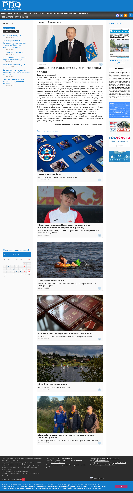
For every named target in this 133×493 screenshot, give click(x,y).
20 (16, 272)
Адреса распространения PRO (14, 17)
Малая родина (30, 13)
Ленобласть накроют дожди (52, 384)
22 (25, 272)
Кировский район (10, 31)
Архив (3, 13)
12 (13, 269)
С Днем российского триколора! (16, 250)
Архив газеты (115, 23)
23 (29, 272)
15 (25, 269)
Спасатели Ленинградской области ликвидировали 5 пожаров (13, 81)
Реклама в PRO (70, 13)
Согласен (121, 486)
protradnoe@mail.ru (58, 463)
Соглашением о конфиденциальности (48, 488)
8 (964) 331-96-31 (119, 463)
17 (4, 272)
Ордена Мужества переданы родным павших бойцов (65, 333)
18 (8, 272)
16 (29, 269)
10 (4, 269)
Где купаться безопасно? (51, 280)
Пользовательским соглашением (23, 488)
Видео (49, 13)
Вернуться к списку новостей (48, 131)
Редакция (58, 13)
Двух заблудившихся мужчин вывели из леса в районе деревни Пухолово (16, 72)
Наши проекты (14, 13)
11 (8, 269)
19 (13, 272)
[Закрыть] (130, 483)
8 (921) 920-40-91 (112, 459)
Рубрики (82, 13)
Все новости (8, 28)
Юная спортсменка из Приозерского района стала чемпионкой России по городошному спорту (14, 44)
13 (16, 269)
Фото (42, 13)
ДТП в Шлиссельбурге (49, 174)
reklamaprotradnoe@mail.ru (105, 465)
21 (21, 272)
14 (21, 269)
